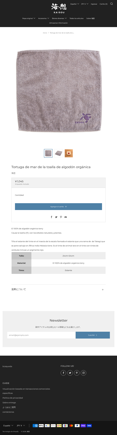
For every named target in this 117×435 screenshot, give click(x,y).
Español (73, 4)
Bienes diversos (58, 18)
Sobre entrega (9, 402)
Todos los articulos (76, 18)
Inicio (45, 33)
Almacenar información (58, 23)
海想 (13, 173)
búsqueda (7, 366)
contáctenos (8, 412)
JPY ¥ (83, 4)
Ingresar (94, 4)
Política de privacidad (13, 398)
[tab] (48, 153)
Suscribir (91, 335)
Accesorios (42, 18)
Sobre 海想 (90, 18)
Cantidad (19, 195)
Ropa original (27, 18)
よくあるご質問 (9, 407)
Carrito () (103, 4)
